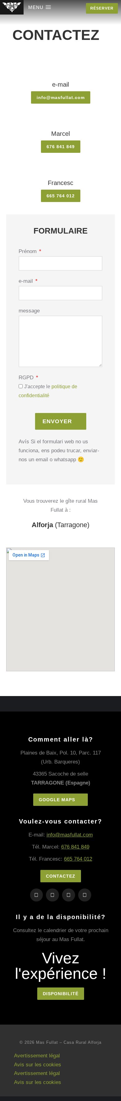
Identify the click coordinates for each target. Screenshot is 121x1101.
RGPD (27, 378)
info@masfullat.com (70, 835)
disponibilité (60, 993)
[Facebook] (52, 894)
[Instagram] (36, 894)
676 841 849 (75, 847)
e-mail (26, 281)
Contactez (60, 876)
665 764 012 (78, 859)
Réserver (102, 8)
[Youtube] (84, 894)
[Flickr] (68, 894)
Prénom (28, 251)
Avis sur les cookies (37, 1065)
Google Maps (57, 799)
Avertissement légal (37, 1056)
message (29, 311)
